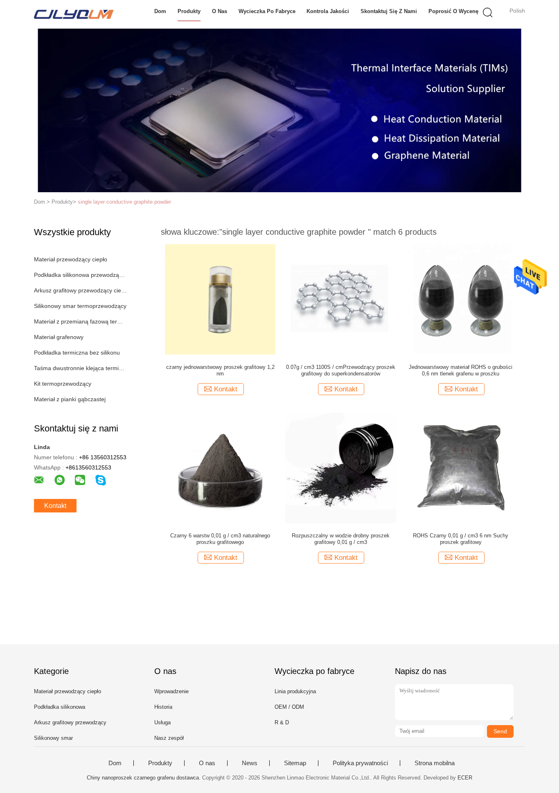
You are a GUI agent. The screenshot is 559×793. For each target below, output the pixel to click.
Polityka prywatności (360, 763)
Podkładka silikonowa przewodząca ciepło (80, 275)
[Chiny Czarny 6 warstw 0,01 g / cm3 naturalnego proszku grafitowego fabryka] (220, 467)
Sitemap (295, 763)
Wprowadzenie (171, 691)
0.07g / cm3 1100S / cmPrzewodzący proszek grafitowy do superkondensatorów (340, 370)
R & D (282, 722)
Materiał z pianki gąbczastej (70, 399)
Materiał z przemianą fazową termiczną (80, 321)
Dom (160, 11)
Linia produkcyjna (295, 691)
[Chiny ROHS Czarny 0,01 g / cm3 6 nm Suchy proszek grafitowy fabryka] (461, 467)
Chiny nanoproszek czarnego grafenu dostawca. (144, 778)
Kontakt (55, 505)
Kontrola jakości (328, 11)
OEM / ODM (289, 707)
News (249, 763)
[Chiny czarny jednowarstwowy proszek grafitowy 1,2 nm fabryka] (220, 299)
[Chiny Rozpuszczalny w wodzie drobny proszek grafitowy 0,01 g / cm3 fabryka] (340, 467)
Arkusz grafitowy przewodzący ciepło (80, 290)
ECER (465, 778)
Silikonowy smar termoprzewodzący (80, 306)
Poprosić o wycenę (453, 11)
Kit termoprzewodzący (62, 383)
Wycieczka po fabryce (267, 11)
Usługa (162, 722)
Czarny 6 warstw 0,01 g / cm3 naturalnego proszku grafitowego (220, 538)
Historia (163, 707)
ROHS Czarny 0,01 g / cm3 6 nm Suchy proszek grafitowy (460, 538)
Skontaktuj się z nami (389, 11)
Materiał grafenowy (58, 337)
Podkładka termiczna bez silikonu (77, 352)
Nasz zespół (169, 738)
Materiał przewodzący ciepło (70, 259)
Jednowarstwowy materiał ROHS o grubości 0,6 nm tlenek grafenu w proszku (460, 370)
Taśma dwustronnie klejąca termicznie (80, 368)
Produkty (189, 11)
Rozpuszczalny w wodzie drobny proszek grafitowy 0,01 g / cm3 (341, 538)
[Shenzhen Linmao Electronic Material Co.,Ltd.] (74, 14)
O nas (219, 11)
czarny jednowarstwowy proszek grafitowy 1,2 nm (220, 370)
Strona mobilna (435, 763)
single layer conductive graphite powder (124, 202)
